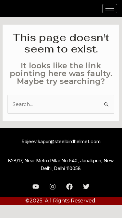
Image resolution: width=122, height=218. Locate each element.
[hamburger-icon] (110, 8)
